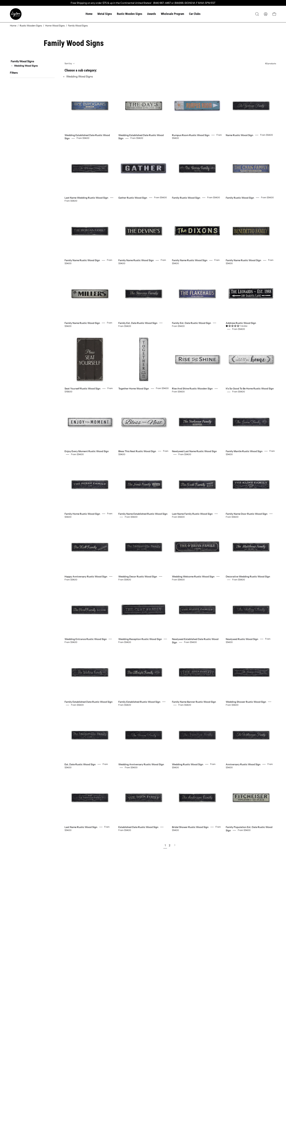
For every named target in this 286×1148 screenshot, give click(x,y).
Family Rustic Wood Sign (186, 197)
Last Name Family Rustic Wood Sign (192, 513)
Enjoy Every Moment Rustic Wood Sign (87, 451)
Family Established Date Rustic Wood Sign (89, 701)
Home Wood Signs (55, 25)
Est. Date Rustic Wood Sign (80, 764)
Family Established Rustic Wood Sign (139, 701)
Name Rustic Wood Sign (239, 135)
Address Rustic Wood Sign (241, 322)
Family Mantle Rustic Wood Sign (244, 451)
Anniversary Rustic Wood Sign (243, 764)
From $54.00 (83, 138)
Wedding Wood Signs (26, 65)
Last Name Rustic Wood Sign (81, 826)
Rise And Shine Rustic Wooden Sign (192, 388)
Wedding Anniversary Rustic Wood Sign (141, 764)
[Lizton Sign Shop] (16, 14)
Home (13, 25)
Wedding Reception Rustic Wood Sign (140, 639)
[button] (257, 14)
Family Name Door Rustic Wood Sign (246, 513)
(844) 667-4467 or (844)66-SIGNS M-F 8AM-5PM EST (183, 2)
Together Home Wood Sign (133, 388)
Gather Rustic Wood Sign (132, 197)
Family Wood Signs (22, 61)
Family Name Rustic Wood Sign (82, 260)
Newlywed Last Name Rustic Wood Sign (194, 451)
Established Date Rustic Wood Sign (138, 826)
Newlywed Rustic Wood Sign (242, 639)
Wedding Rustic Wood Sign (187, 764)
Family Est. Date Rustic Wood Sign (137, 322)
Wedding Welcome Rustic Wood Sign (193, 576)
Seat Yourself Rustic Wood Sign (82, 388)
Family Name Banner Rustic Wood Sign (194, 701)
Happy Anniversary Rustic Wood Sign (86, 576)
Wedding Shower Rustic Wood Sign (246, 701)
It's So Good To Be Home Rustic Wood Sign (250, 388)
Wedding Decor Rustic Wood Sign (137, 576)
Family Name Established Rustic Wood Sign (142, 513)
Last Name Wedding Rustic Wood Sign (86, 197)
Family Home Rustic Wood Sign (82, 513)
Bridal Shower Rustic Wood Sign (190, 826)
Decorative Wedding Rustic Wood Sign (248, 576)
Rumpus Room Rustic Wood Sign (191, 135)
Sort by (68, 63)
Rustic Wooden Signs (31, 25)
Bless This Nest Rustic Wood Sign (137, 451)
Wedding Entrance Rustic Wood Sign (86, 639)
